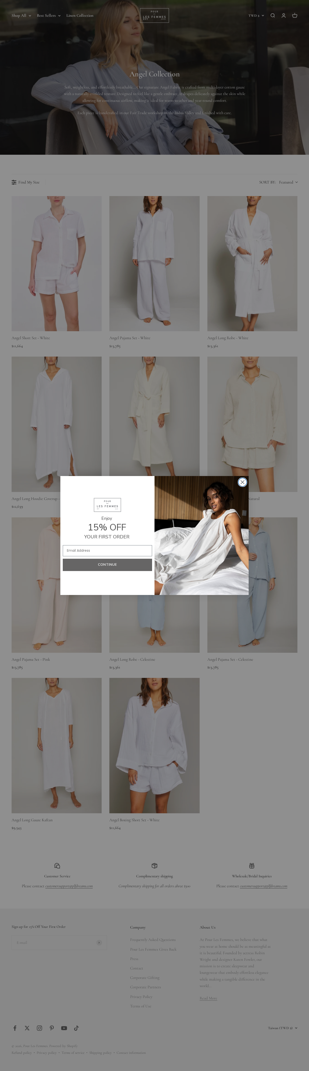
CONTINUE (107, 564)
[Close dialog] (242, 482)
